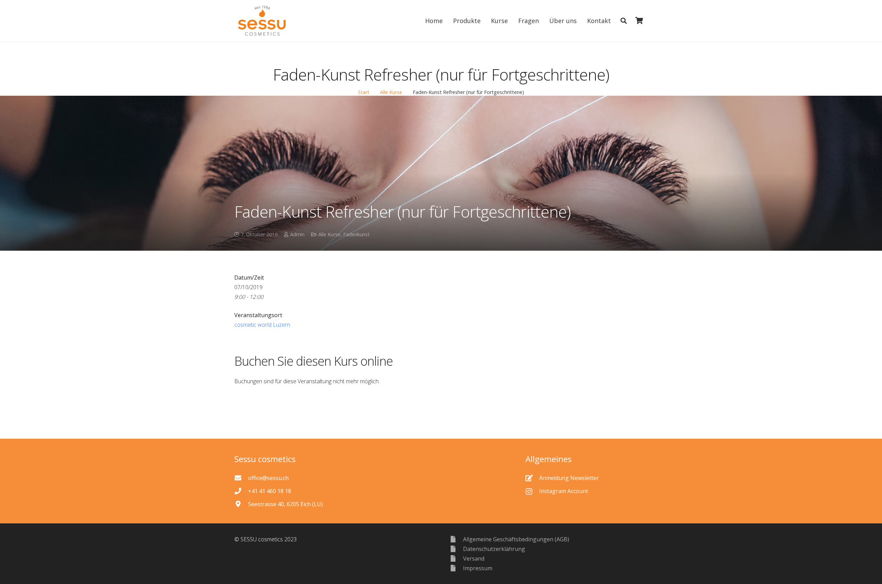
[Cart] (639, 20)
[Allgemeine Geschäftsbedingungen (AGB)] (456, 539)
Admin (297, 234)
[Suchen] (623, 21)
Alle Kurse (391, 92)
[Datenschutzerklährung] (456, 548)
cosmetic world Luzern (262, 324)
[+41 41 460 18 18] (241, 491)
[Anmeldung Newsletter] (532, 477)
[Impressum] (456, 568)
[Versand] (456, 558)
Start (363, 92)
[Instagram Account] (532, 491)
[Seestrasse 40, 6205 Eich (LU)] (241, 504)
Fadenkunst (356, 234)
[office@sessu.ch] (241, 477)
